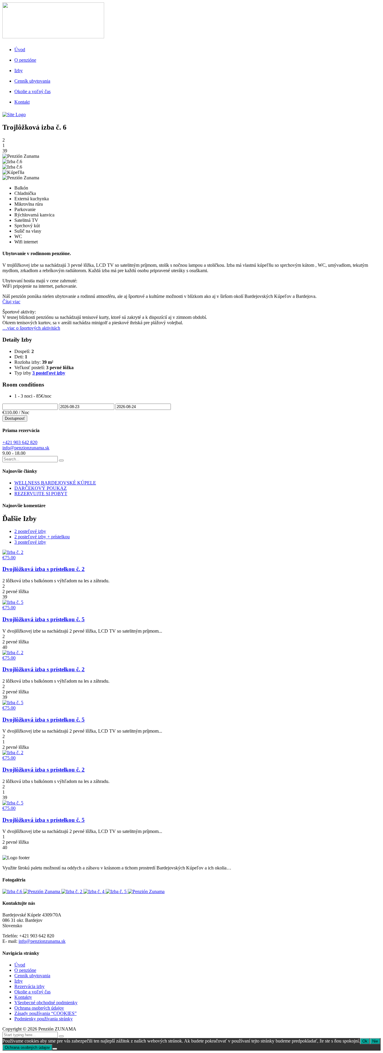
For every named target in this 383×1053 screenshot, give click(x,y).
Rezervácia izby (29, 986)
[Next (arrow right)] (372, 527)
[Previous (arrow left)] (10, 527)
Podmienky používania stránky (43, 1018)
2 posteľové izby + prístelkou (42, 536)
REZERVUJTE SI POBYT (40, 493)
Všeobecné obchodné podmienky (45, 1002)
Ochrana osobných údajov (39, 1007)
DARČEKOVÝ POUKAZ (40, 488)
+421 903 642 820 (19, 442)
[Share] (363, 6)
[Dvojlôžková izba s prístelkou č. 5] (117, 891)
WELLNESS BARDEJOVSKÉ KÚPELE (55, 482)
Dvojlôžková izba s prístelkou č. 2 (43, 569)
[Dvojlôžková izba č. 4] (94, 891)
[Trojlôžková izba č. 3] (42, 891)
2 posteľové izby (30, 531)
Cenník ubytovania (32, 81)
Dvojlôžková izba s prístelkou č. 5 (43, 619)
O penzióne (25, 60)
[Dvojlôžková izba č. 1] (146, 891)
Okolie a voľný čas (32, 91)
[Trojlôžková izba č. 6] (12, 891)
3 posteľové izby (48, 372)
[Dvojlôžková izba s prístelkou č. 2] (72, 891)
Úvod (19, 49)
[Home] (14, 114)
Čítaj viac (11, 301)
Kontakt (22, 101)
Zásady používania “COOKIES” (45, 1013)
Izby (18, 70)
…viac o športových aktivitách (31, 328)
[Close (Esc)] (376, 6)
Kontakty (23, 997)
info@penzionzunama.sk (25, 447)
